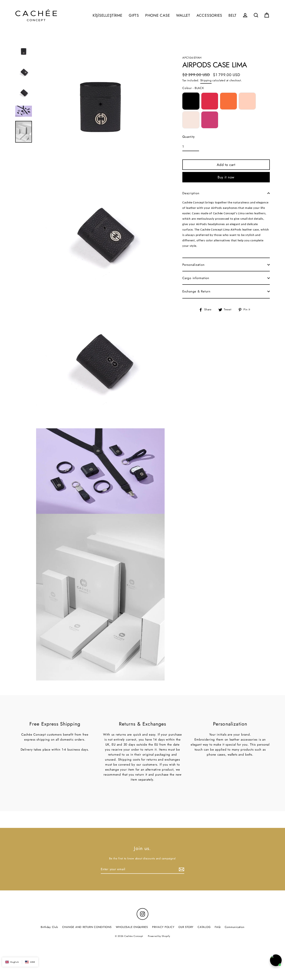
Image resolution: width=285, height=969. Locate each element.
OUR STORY (185, 927)
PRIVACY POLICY (163, 927)
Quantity (188, 136)
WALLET (183, 15)
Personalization (193, 264)
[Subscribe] (181, 869)
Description (190, 193)
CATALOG (204, 927)
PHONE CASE (157, 15)
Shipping (206, 80)
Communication (235, 927)
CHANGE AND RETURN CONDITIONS (87, 927)
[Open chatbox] (276, 960)
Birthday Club (49, 927)
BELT (232, 15)
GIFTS (134, 15)
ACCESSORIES (209, 15)
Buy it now (226, 177)
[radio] (190, 101)
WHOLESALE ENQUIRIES (132, 927)
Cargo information (195, 278)
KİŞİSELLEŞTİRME (107, 15)
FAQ (217, 927)
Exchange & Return (196, 291)
